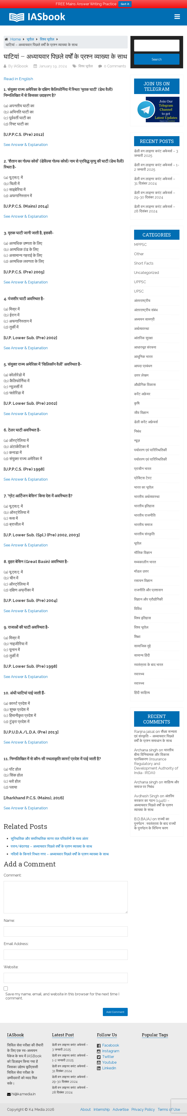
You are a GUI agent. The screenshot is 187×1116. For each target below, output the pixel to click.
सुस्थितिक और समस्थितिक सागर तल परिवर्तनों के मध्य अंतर (49, 838)
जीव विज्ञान (141, 412)
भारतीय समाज (143, 524)
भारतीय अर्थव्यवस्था (147, 496)
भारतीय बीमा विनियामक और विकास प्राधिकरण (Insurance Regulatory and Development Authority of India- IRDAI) (156, 761)
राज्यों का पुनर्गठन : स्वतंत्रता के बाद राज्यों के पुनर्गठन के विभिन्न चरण (155, 823)
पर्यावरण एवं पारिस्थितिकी (150, 450)
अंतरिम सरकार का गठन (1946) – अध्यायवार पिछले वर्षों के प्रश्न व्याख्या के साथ (154, 803)
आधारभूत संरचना (145, 347)
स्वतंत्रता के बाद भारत (148, 664)
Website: (11, 967)
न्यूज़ (137, 440)
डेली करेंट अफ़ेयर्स (146, 422)
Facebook (110, 1045)
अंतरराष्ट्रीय (142, 300)
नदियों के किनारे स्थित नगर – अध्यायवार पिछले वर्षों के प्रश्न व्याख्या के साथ (60, 854)
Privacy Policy (143, 1109)
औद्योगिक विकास (145, 384)
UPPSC (140, 282)
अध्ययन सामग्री (144, 319)
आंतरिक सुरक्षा (143, 338)
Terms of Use (169, 1109)
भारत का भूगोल (143, 487)
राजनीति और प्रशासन (148, 590)
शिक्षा (137, 636)
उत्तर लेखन (141, 375)
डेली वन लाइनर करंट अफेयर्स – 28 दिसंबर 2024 (154, 208)
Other (139, 254)
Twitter (108, 1057)
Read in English (18, 78)
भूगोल (30, 39)
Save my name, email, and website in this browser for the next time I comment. (62, 996)
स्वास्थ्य (139, 674)
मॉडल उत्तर (141, 571)
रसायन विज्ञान (143, 580)
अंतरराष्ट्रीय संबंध (146, 310)
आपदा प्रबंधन (143, 366)
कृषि (137, 403)
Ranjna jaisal (144, 731)
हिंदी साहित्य (142, 692)
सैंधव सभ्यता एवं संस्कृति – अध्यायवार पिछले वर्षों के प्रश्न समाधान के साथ (155, 736)
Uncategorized (146, 272)
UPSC (139, 291)
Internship (102, 1109)
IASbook (21, 66)
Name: (9, 920)
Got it (125, 4)
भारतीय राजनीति (145, 515)
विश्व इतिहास (142, 618)
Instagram (110, 1051)
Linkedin (109, 1068)
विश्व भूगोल (47, 39)
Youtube (109, 1062)
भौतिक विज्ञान (143, 552)
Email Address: (16, 944)
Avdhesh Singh (146, 796)
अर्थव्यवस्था (141, 328)
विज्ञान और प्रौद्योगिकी (148, 599)
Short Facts (143, 263)
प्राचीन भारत (142, 468)
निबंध (137, 431)
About (85, 1109)
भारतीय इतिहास (144, 506)
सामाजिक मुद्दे (142, 646)
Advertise (121, 1109)
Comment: (12, 875)
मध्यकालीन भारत (145, 562)
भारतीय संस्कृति (144, 534)
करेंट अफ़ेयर (142, 394)
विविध (138, 608)
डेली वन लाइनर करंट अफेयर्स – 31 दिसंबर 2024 (154, 181)
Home (15, 39)
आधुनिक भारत (143, 356)
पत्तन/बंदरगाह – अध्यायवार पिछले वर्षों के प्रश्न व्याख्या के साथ (51, 846)
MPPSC (140, 244)
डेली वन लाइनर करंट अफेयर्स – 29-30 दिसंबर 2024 (154, 195)
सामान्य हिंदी (142, 655)
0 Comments (115, 66)
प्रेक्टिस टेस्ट (143, 478)
